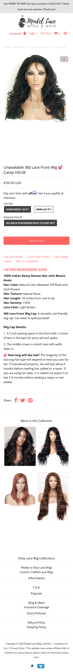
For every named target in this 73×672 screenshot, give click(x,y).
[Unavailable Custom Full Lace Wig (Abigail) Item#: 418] (53, 466)
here (36, 657)
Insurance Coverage (36, 607)
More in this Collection (36, 421)
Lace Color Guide (38, 256)
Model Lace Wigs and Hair (37, 643)
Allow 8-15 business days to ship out (30, 223)
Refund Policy (36, 622)
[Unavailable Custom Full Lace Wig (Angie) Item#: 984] (53, 519)
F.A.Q (36, 587)
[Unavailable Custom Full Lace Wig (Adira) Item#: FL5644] (20, 506)
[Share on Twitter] (22, 400)
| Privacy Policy (16, 648)
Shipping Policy (36, 627)
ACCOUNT (15, 33)
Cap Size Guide (13, 256)
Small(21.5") (43, 209)
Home (7, 47)
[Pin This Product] (30, 400)
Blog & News (36, 602)
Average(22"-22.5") (17, 209)
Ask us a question (27, 261)
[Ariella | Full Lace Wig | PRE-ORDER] (20, 465)
